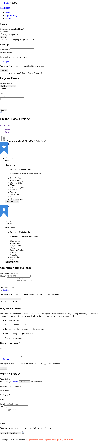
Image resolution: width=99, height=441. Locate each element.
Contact (8, 18)
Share (7, 130)
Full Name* (5, 273)
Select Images (5, 382)
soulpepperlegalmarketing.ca (63, 440)
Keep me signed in (10, 34)
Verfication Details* (8, 287)
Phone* (3, 276)
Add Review (5, 125)
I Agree (6, 62)
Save (7, 132)
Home (7, 12)
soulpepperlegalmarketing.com (38, 440)
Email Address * (6, 52)
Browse (15, 382)
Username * (5, 50)
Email (2, 404)
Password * (4, 31)
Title (2, 407)
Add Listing (5, 3)
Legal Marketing (11, 15)
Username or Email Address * (12, 29)
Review (3, 424)
